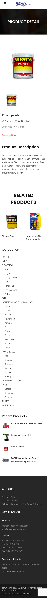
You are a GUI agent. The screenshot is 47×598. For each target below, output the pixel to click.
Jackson (9, 314)
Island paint (10, 339)
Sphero (8, 343)
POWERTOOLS (8, 352)
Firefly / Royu (11, 277)
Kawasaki (9, 364)
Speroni (8, 397)
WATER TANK (8, 405)
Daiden (8, 310)
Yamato (8, 323)
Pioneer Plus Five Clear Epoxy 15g (33, 237)
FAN (4, 298)
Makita (8, 368)
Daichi (7, 306)
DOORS (5, 257)
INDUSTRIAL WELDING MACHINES (18, 302)
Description (9, 135)
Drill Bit (5, 261)
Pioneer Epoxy (9, 236)
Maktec (8, 372)
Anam (7, 269)
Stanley (8, 376)
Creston (8, 360)
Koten (7, 282)
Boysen (8, 331)
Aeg (6, 356)
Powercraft (10, 319)
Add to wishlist (24, 121)
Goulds (8, 389)
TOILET (5, 401)
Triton (21, 127)
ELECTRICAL (7, 265)
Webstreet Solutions (21, 594)
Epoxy (7, 335)
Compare (9, 121)
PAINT (15, 127)
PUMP (5, 385)
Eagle (7, 273)
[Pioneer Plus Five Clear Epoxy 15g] (35, 222)
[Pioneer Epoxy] (12, 222)
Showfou (9, 393)
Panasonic (9, 286)
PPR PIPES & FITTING (12, 380)
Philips (7, 294)
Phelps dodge (11, 290)
